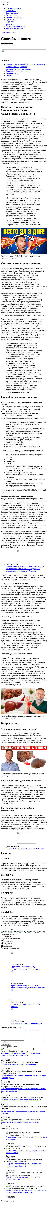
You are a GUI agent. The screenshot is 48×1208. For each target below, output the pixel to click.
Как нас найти (12, 15)
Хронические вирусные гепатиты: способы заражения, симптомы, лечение (28, 987)
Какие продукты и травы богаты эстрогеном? (20, 1122)
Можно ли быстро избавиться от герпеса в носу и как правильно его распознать (26, 1191)
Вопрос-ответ (11, 73)
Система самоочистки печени (18, 69)
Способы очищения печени (17, 71)
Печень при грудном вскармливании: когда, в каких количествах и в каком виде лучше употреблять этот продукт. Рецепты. (25, 568)
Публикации (11, 19)
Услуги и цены (12, 13)
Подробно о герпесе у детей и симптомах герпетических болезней (23, 1165)
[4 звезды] (32, 932)
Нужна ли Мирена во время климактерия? (19, 1064)
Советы (9, 75)
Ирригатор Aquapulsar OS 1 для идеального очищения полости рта (25, 968)
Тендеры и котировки (15, 28)
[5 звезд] (41, 932)
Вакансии (10, 24)
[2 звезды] (14, 932)
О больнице (11, 11)
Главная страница (13, 8)
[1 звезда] (5, 932)
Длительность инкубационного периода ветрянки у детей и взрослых (23, 1178)
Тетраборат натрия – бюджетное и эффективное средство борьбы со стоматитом (21, 1054)
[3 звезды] (23, 932)
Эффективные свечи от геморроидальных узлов (21, 1100)
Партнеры (10, 22)
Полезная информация (15, 26)
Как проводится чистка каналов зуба (26, 1023)
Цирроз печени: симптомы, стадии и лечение (25, 848)
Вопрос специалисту (14, 17)
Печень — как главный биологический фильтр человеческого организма (25, 65)
